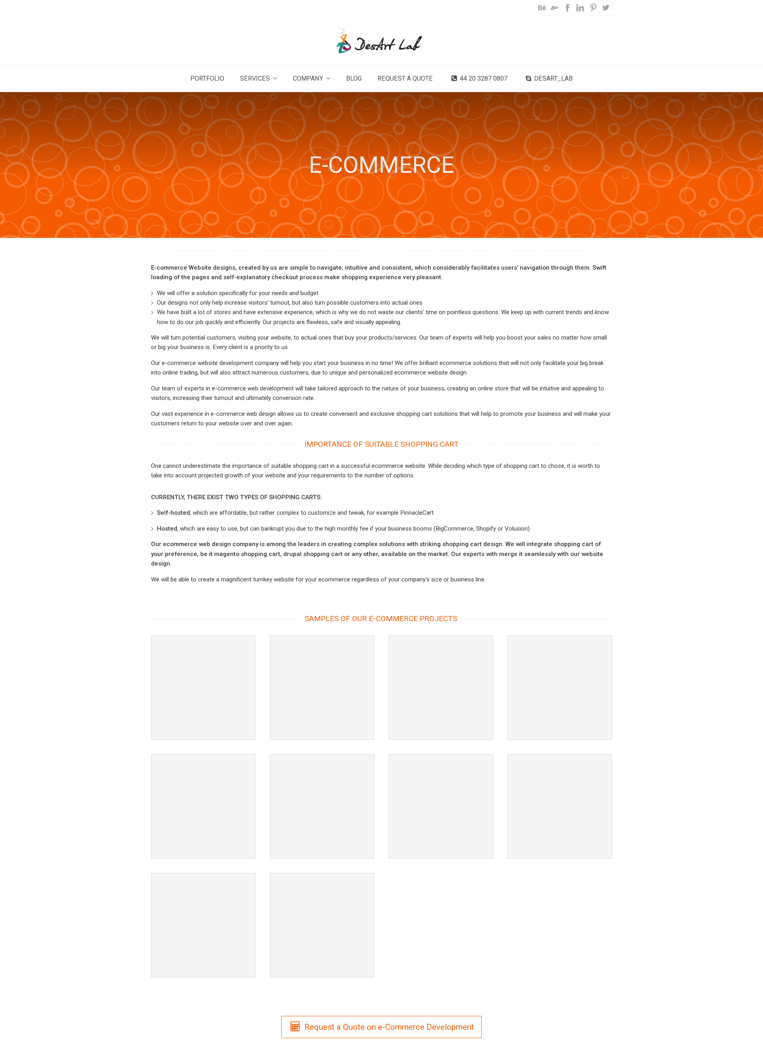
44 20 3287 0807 (483, 78)
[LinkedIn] (580, 7)
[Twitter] (605, 7)
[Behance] (542, 7)
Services (255, 78)
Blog (354, 78)
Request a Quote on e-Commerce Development (389, 1027)
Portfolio (207, 78)
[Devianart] (554, 7)
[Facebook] (567, 7)
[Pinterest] (593, 7)
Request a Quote (405, 78)
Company (308, 78)
